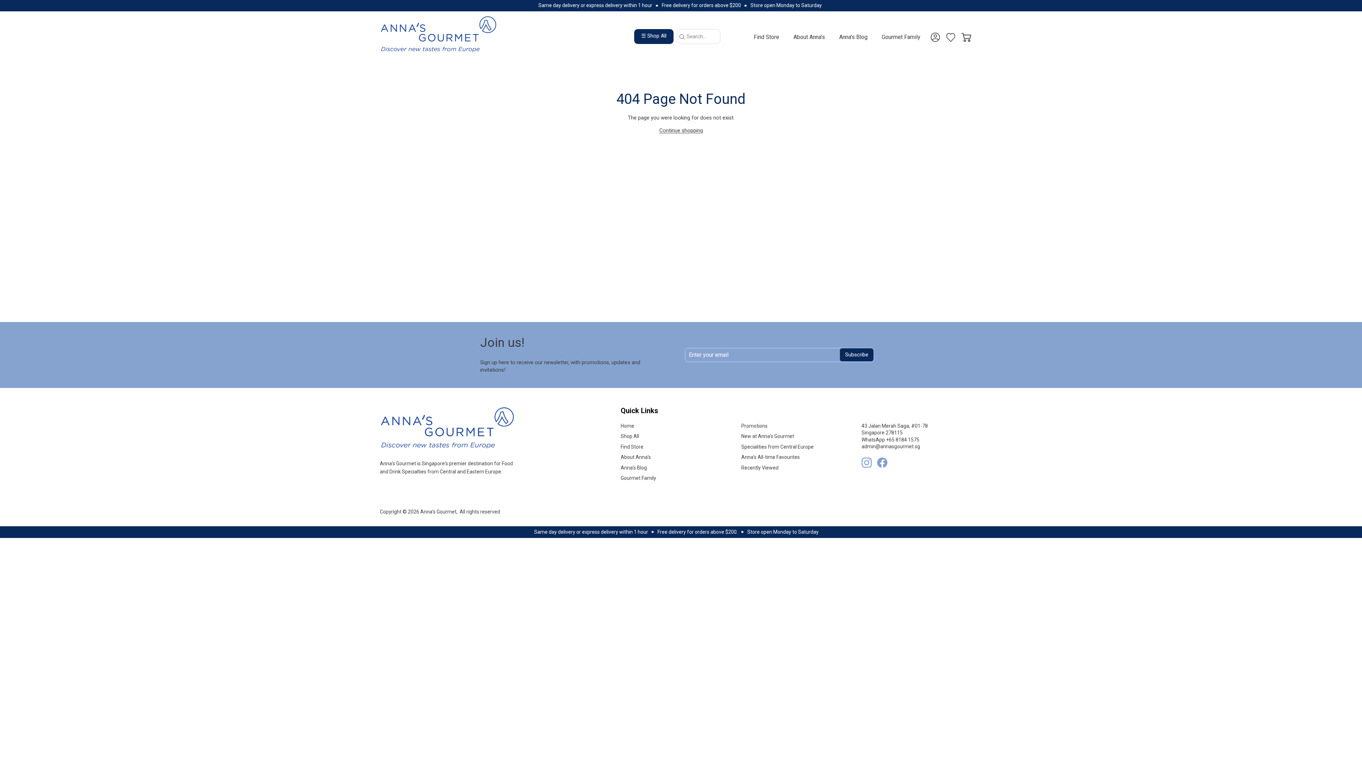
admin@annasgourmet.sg (891, 446)
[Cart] (966, 33)
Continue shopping (681, 130)
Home (627, 426)
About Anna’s (809, 37)
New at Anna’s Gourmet (767, 436)
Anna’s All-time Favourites (770, 457)
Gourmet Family (901, 37)
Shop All (630, 436)
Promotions (754, 426)
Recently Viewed (760, 468)
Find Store (766, 37)
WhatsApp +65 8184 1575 (890, 440)
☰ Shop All (653, 36)
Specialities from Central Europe (777, 447)
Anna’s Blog (853, 37)
